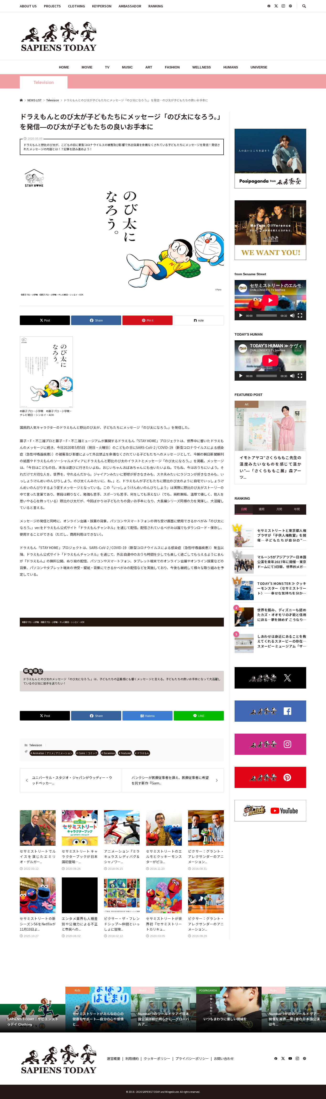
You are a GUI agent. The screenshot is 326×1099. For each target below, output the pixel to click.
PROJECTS (52, 6)
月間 (279, 509)
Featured (126, 753)
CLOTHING (76, 6)
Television (43, 82)
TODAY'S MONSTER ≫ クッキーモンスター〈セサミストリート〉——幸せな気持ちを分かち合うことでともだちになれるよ (281, 588)
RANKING (155, 6)
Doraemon (109, 753)
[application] (270, 300)
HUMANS (230, 67)
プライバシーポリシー (192, 1058)
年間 (297, 509)
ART (148, 67)
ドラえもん (143, 753)
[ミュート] (292, 315)
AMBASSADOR (130, 6)
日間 (244, 509)
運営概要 (113, 1058)
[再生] (240, 315)
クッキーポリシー (157, 1058)
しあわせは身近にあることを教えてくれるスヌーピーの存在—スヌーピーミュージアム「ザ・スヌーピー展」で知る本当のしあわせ (281, 641)
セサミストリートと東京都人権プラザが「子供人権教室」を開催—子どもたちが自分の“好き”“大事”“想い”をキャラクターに (281, 535)
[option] (32, 1009)
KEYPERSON (101, 6)
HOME (64, 67)
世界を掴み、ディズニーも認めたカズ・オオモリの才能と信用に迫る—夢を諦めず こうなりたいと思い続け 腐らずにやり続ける (281, 614)
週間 (261, 509)
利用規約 (132, 1058)
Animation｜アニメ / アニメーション (52, 753)
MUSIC (127, 67)
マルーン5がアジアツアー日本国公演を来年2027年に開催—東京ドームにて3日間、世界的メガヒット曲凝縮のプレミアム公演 (281, 561)
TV (107, 67)
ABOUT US (28, 6)
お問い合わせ (224, 1058)
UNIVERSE (259, 67)
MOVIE (87, 67)
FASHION (172, 67)
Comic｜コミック (88, 753)
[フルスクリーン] (300, 315)
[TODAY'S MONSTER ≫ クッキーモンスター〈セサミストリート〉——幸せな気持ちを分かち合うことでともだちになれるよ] (244, 590)
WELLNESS (201, 67)
